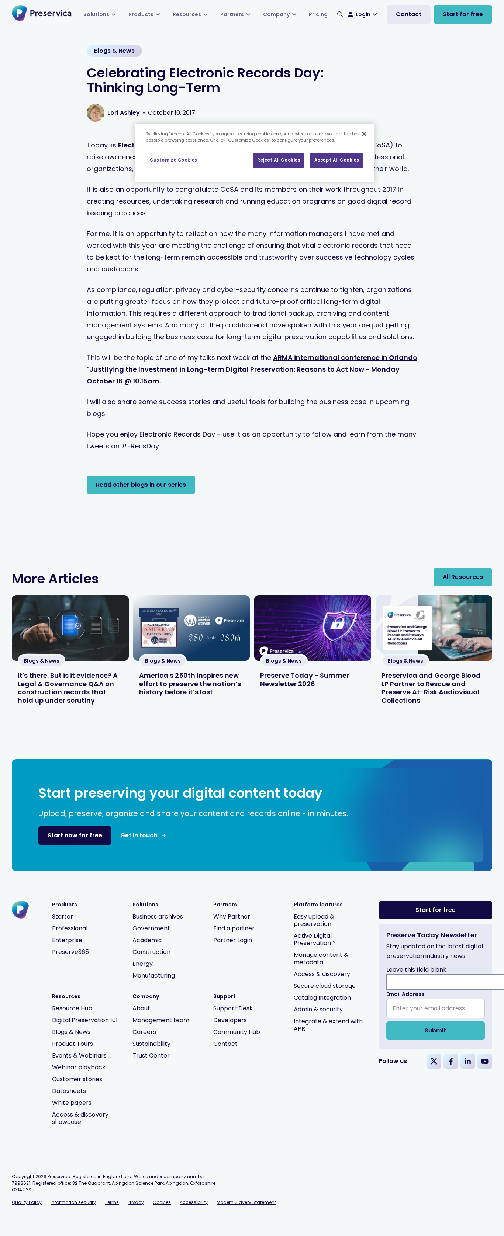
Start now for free (75, 835)
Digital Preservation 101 (85, 1020)
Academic (147, 940)
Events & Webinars (79, 1055)
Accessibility (194, 1202)
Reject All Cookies (278, 160)
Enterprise (67, 940)
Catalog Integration (322, 997)
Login (363, 14)
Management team (160, 1020)
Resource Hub (72, 1008)
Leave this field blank (416, 969)
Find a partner (234, 928)
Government (151, 928)
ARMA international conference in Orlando (345, 357)
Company (276, 14)
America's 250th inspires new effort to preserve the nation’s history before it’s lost (190, 684)
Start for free (463, 14)
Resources (187, 14)
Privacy (136, 1202)
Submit (435, 1030)
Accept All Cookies (336, 160)
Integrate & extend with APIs (328, 1025)
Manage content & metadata (321, 958)
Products (140, 14)
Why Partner (231, 916)
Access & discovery (322, 974)
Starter (62, 916)
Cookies (162, 1202)
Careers (144, 1032)
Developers (230, 1020)
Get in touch (138, 835)
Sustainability (151, 1043)
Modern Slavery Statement (246, 1202)
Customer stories (77, 1079)
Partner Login (232, 940)
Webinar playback (79, 1067)
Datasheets (69, 1091)
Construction (151, 952)
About (141, 1008)
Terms (112, 1202)
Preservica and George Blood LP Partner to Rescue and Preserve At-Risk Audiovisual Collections (431, 688)
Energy (142, 963)
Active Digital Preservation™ (315, 939)
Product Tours (72, 1043)
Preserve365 (70, 952)
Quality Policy (27, 1202)
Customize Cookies (173, 160)
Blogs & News (71, 1032)
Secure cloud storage (325, 986)
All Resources (463, 577)
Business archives (157, 916)
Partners (232, 14)
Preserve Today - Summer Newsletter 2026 (304, 679)
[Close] (364, 134)
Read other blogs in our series (141, 484)
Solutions (96, 14)
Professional (69, 928)
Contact (408, 14)
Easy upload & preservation (314, 920)
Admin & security (318, 1009)
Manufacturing (153, 975)
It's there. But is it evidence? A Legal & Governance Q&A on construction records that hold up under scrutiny (68, 688)
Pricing (318, 14)
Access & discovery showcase (80, 1118)
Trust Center (151, 1055)
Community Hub (236, 1032)
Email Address (405, 994)
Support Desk (233, 1008)
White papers (72, 1102)
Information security (73, 1202)
